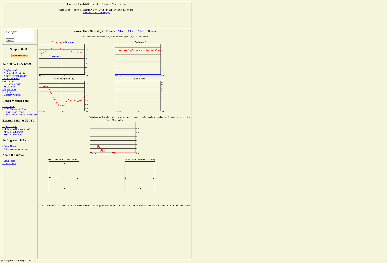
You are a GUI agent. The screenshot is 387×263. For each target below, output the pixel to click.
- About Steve (9, 163)
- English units (9, 89)
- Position (6, 92)
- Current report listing (13, 112)
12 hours (110, 31)
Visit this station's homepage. (97, 12)
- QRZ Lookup (9, 126)
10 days (152, 31)
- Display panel (9, 70)
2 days (121, 31)
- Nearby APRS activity (13, 73)
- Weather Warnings (11, 95)
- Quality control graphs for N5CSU (19, 114)
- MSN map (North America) (16, 129)
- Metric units (8, 86)
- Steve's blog (8, 160)
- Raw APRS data (11, 78)
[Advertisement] (97, 21)
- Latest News (9, 146)
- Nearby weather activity (14, 75)
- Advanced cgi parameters (15, 149)
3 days (131, 31)
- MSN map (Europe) (12, 132)
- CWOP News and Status (14, 109)
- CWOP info (8, 106)
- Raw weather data (11, 84)
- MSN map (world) (11, 134)
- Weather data (9, 81)
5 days (141, 31)
